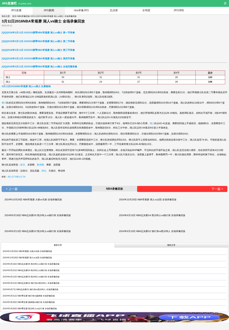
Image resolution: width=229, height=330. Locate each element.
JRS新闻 (48, 10)
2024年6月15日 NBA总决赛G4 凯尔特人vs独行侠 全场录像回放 (152, 215)
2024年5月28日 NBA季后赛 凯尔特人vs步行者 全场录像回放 (30, 308)
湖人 (152, 123)
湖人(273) (12, 177)
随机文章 (171, 245)
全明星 (146, 10)
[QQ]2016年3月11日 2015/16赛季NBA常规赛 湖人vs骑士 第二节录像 (38, 41)
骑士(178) (21, 177)
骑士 (4, 102)
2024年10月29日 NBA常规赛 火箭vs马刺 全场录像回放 (33, 199)
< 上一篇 (12, 189)
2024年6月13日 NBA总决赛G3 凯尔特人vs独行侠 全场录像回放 (38, 231)
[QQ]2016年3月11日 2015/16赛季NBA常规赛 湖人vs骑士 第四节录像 (38, 58)
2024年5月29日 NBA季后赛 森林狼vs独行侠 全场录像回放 (29, 302)
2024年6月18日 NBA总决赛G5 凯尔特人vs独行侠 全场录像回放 (38, 215)
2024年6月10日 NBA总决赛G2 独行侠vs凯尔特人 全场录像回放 (152, 231)
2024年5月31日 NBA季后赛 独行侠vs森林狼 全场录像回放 (29, 296)
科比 (44, 170)
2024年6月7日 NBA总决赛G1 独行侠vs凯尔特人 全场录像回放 (30, 289)
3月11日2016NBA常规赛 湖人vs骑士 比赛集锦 (26, 86)
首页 (14, 16)
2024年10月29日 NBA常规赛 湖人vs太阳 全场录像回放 (147, 199)
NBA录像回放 (23, 16)
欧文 (22, 164)
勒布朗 (40, 164)
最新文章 (58, 245)
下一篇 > (217, 189)
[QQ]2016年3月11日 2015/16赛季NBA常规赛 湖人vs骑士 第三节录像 (38, 50)
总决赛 (114, 10)
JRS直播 (16, 10)
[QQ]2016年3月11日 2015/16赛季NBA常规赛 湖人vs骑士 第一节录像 (38, 32)
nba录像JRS (81, 10)
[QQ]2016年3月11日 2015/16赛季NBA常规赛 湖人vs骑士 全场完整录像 (39, 66)
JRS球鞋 (179, 10)
